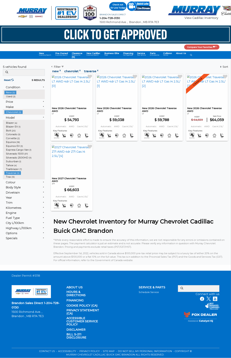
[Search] (7, 72)
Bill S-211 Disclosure (76, 336)
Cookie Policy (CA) (82, 305)
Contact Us (47, 351)
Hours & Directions (76, 293)
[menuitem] (24, 92)
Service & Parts (152, 287)
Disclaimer (75, 329)
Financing (75, 300)
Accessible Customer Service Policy (82, 321)
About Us (74, 287)
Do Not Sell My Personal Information (145, 351)
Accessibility (67, 351)
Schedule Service (149, 292)
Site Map (109, 351)
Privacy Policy (89, 351)
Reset (7, 80)
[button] (45, 54)
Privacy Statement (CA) (82, 312)
